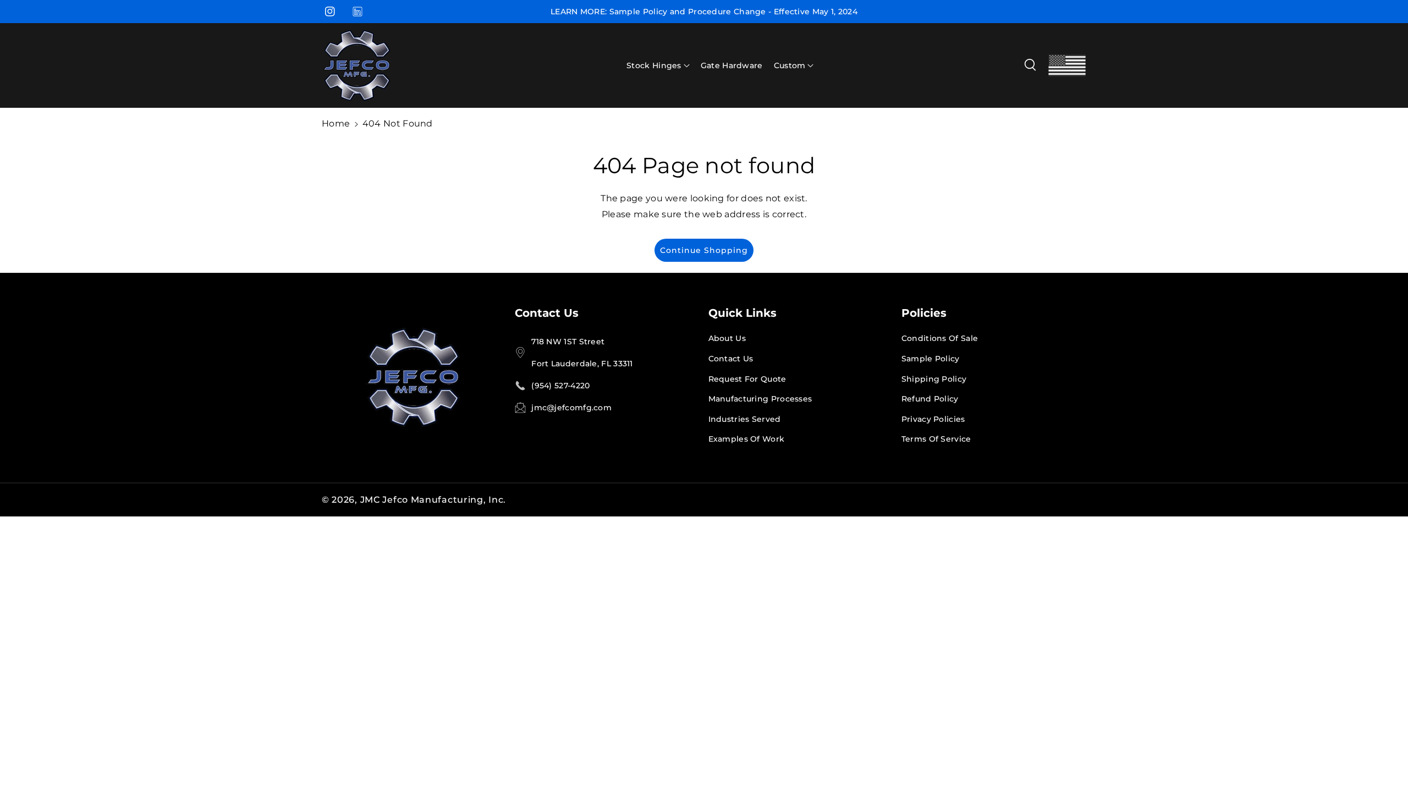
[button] (658, 65)
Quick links (742, 313)
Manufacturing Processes (760, 399)
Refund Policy (930, 399)
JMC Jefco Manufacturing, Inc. (433, 499)
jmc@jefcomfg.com (571, 408)
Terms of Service (936, 439)
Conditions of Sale (939, 338)
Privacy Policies (933, 419)
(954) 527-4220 (560, 386)
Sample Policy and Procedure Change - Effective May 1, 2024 (733, 11)
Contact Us (547, 313)
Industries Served (744, 419)
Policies (924, 313)
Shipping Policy (934, 379)
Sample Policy (930, 359)
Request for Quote (747, 379)
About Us (727, 338)
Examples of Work (746, 439)
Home (336, 123)
